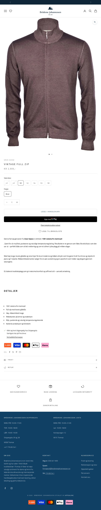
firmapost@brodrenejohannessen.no (56, 468)
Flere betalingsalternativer (50, 225)
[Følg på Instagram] (11, 488)
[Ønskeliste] (10, 11)
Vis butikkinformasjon (15, 337)
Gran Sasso (9, 160)
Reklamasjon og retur (89, 464)
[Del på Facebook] (10, 352)
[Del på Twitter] (13, 352)
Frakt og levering (87, 460)
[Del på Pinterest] (16, 352)
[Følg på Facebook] (5, 488)
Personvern (85, 473)
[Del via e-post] (20, 352)
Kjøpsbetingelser (87, 469)
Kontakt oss (85, 477)
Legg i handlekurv (50, 212)
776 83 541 (49, 473)
